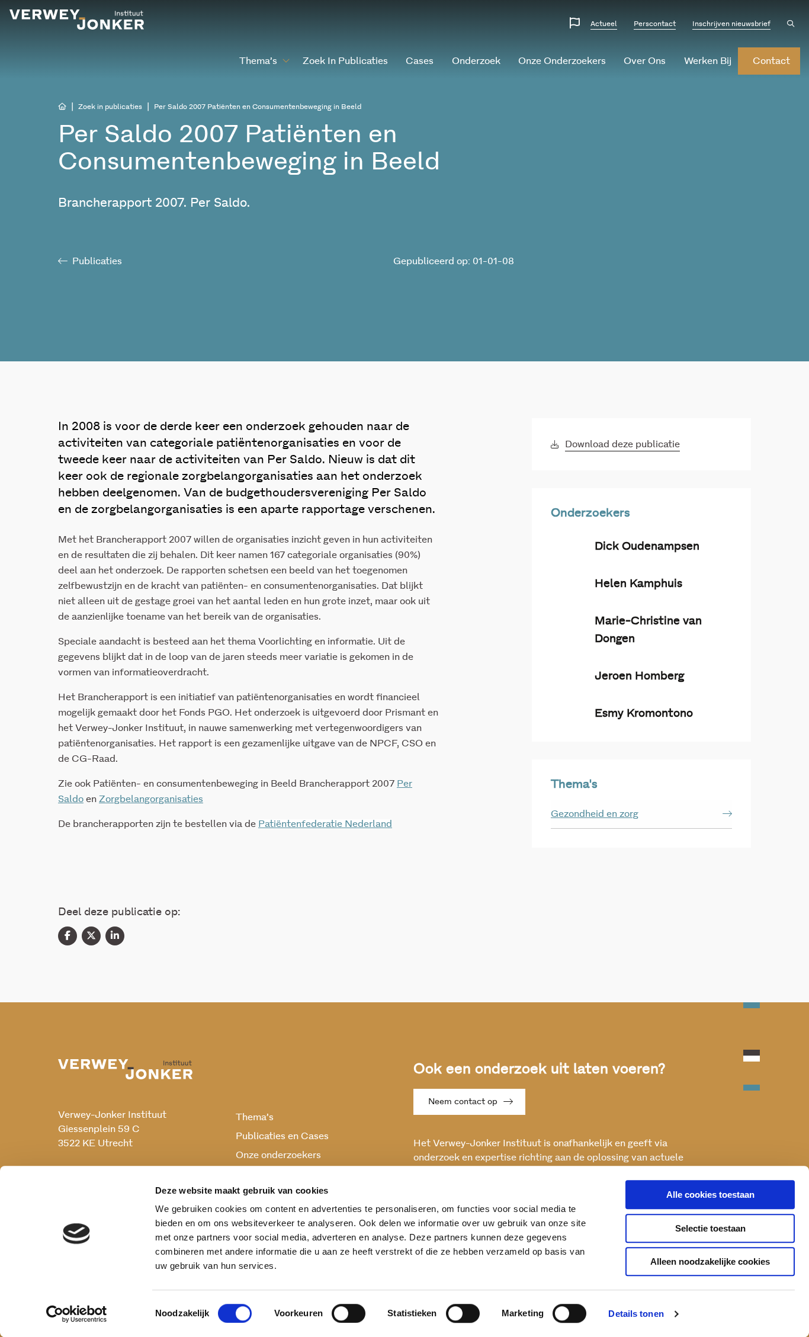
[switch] (348, 1313)
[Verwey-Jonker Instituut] (77, 19)
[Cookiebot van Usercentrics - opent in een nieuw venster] (77, 1314)
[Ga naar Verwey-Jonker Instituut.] (62, 106)
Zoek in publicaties (345, 61)
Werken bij (707, 61)
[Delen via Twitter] (91, 935)
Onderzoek (476, 61)
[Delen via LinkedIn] (114, 935)
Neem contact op (462, 1102)
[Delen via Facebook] (67, 935)
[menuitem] (259, 61)
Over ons (645, 61)
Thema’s (258, 61)
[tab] (641, 814)
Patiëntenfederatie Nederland (325, 824)
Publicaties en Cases (282, 1136)
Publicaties (97, 261)
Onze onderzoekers (562, 61)
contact (771, 61)
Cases (420, 61)
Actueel (603, 23)
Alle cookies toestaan (710, 1194)
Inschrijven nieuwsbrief (731, 23)
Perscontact (655, 23)
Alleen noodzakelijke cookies (710, 1261)
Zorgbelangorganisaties (151, 799)
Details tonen (635, 1314)
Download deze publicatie (622, 444)
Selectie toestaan (710, 1228)
